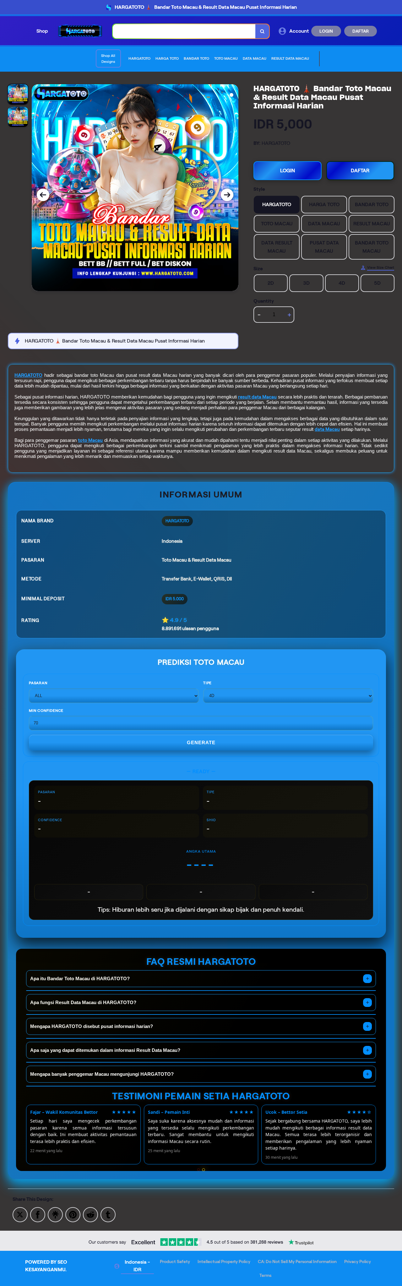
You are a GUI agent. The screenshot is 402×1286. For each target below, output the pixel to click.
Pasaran (38, 683)
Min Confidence (46, 710)
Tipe (207, 683)
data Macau (327, 429)
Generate (201, 742)
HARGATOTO (28, 375)
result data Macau (257, 396)
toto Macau (90, 440)
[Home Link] (80, 31)
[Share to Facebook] (37, 1214)
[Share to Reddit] (90, 1214)
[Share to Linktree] (55, 1214)
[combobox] (184, 31)
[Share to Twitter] (20, 1214)
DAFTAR (360, 31)
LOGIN (326, 31)
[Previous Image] (43, 195)
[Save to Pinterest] (72, 1214)
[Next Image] (227, 195)
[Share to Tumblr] (108, 1214)
